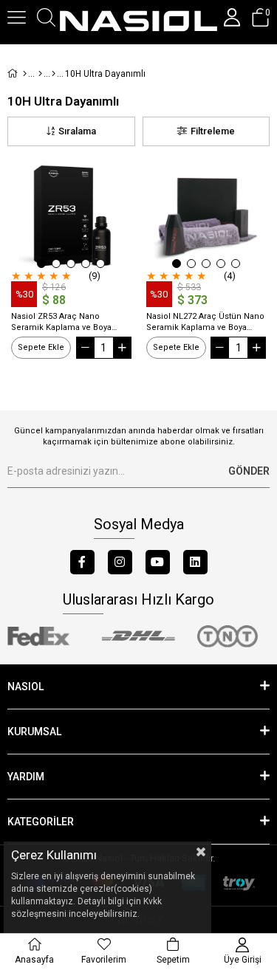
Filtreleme (213, 131)
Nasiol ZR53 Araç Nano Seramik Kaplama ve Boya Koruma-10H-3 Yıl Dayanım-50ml (63, 322)
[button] (41, 263)
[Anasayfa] (25, 74)
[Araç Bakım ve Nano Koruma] (40, 74)
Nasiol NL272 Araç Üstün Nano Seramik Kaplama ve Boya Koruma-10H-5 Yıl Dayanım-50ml (205, 322)
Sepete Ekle (41, 347)
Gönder (249, 471)
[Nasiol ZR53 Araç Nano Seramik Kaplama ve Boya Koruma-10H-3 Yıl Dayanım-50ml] (71, 217)
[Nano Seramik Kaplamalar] (53, 74)
